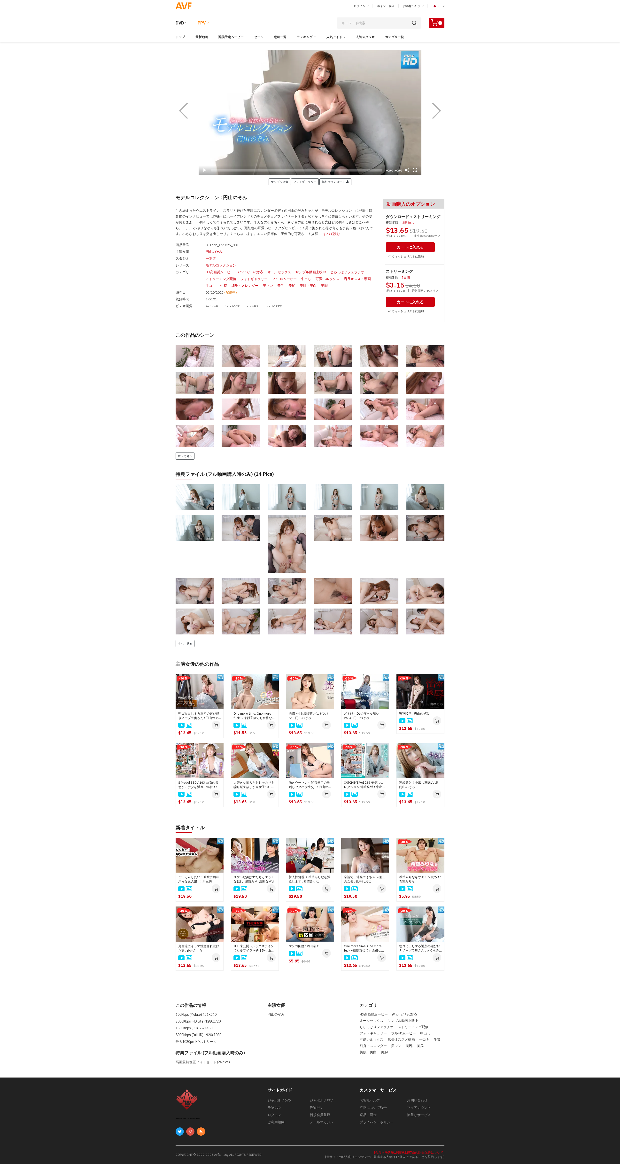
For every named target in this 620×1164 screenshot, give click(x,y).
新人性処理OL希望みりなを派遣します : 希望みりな (309, 879)
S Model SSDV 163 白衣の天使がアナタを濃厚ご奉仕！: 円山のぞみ (199, 785)
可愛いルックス (327, 279)
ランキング (305, 37)
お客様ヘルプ (412, 6)
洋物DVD (274, 1107)
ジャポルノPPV (321, 1100)
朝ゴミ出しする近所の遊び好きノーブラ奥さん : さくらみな (419, 948)
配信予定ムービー (231, 37)
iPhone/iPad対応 (250, 272)
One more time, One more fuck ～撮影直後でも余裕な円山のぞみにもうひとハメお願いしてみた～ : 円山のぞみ (254, 715)
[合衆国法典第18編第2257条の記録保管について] (409, 1152)
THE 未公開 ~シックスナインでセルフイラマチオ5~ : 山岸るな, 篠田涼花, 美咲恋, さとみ (254, 948)
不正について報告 (373, 1107)
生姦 (223, 285)
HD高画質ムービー (220, 272)
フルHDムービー (284, 279)
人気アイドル (335, 37)
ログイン (360, 6)
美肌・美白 (308, 285)
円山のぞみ (214, 252)
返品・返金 (368, 1115)
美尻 (291, 285)
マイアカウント (419, 1107)
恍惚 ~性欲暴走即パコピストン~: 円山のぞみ (309, 715)
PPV (202, 23)
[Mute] (407, 170)
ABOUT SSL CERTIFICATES (188, 1118)
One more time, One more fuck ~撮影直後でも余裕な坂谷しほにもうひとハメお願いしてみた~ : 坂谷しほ (364, 948)
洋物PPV (316, 1107)
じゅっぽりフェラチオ (347, 272)
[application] (310, 112)
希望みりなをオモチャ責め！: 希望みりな (420, 879)
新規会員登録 (320, 1115)
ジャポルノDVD (279, 1100)
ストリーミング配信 (221, 279)
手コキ (211, 285)
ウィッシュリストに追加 (408, 256)
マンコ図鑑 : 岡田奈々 (304, 946)
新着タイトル (190, 827)
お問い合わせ (417, 1100)
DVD (180, 23)
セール (259, 37)
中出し (306, 279)
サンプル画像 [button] (279, 182)
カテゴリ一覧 (394, 37)
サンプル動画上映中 (310, 272)
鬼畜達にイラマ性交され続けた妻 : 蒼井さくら (198, 948)
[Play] (310, 112)
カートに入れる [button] (410, 247)
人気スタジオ (365, 37)
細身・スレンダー (244, 285)
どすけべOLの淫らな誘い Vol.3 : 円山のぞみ (361, 715)
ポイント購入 (386, 6)
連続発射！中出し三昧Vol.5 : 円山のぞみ (419, 785)
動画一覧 (280, 37)
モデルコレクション (221, 265)
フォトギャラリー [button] (305, 182)
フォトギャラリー (254, 279)
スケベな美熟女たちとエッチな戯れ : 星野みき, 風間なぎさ (254, 879)
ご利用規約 (276, 1122)
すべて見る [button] (185, 456)
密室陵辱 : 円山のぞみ (414, 713)
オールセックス (279, 272)
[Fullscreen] (415, 170)
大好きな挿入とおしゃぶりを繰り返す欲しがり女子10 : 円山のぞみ (253, 785)
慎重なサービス (419, 1115)
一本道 (211, 258)
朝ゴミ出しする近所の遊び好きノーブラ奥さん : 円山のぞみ (198, 715)
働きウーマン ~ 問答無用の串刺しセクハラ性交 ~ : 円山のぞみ (310, 785)
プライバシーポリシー (377, 1122)
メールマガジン (321, 1122)
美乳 (280, 285)
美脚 (324, 285)
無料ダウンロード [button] (334, 182)
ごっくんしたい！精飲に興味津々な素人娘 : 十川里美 (198, 879)
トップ (180, 37)
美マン (268, 285)
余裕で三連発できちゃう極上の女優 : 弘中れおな (364, 879)
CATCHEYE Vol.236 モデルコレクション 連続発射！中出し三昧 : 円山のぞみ (365, 785)
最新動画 (201, 37)
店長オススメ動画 (357, 279)
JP (439, 6)
